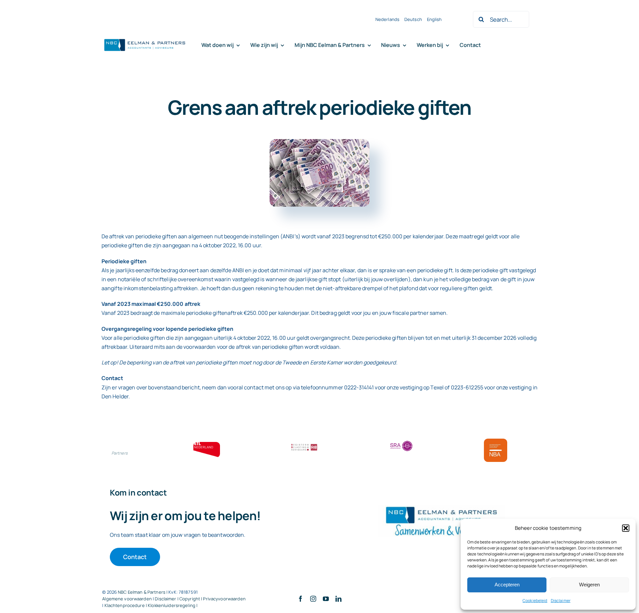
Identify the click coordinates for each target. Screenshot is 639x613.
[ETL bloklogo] (206, 444)
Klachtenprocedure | (126, 605)
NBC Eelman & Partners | (143, 592)
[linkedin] (338, 599)
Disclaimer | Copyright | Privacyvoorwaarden (200, 599)
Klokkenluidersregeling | (172, 605)
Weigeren (589, 584)
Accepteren (507, 584)
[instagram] (313, 599)
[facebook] (301, 599)
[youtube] (326, 599)
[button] (625, 528)
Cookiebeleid (535, 600)
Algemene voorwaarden (127, 599)
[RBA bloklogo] (304, 444)
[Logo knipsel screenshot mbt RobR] (144, 39)
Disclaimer (560, 600)
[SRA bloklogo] (401, 441)
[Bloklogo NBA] (495, 441)
